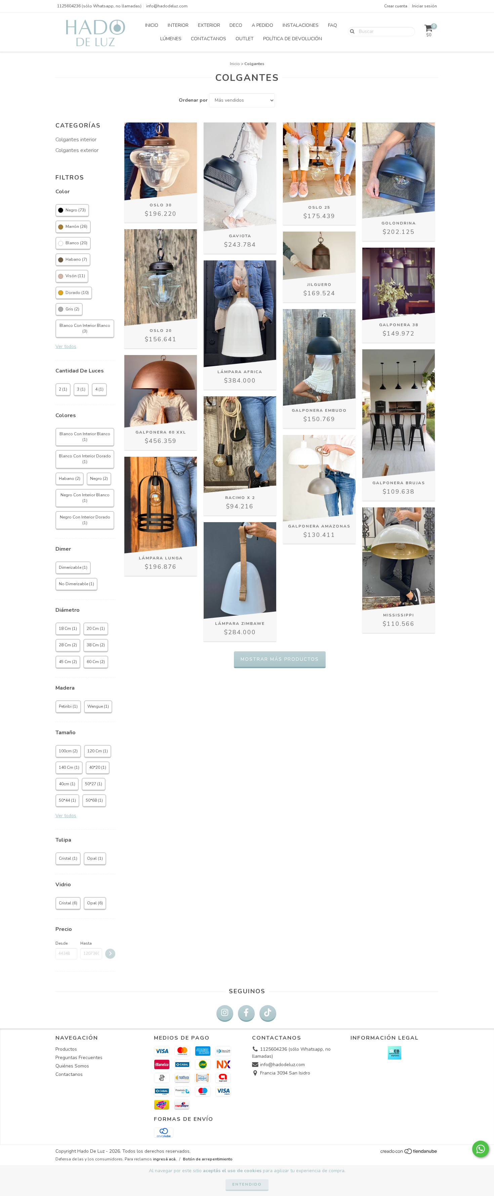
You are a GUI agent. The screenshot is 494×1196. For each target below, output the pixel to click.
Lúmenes (170, 39)
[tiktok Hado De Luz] (267, 1013)
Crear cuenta (395, 6)
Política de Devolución (292, 39)
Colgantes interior (75, 139)
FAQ (332, 25)
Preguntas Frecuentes (78, 1057)
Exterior (209, 25)
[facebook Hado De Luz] (246, 1013)
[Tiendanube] (409, 1153)
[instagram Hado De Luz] (224, 1013)
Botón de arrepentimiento (208, 1159)
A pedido (262, 25)
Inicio (151, 25)
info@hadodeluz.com (167, 6)
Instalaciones (301, 25)
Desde (61, 943)
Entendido (247, 1184)
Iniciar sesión (424, 6)
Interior (178, 25)
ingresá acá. (164, 1159)
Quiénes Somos (72, 1066)
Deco (236, 25)
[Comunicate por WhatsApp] (480, 1149)
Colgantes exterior (76, 150)
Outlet (245, 39)
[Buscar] (351, 31)
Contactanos (208, 39)
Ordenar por (193, 100)
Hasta (86, 943)
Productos (66, 1049)
